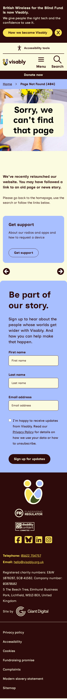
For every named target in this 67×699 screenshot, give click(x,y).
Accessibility (12, 642)
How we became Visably (27, 33)
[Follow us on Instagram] (48, 540)
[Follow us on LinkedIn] (38, 540)
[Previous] (6, 271)
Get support (23, 253)
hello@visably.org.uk (29, 562)
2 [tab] (35, 271)
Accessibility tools (37, 48)
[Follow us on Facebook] (18, 540)
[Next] (60, 271)
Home (7, 84)
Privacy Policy (23, 432)
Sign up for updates (29, 459)
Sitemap (9, 688)
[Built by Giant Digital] (32, 611)
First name (17, 352)
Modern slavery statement (23, 679)
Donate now (33, 75)
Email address (20, 397)
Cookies (9, 651)
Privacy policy (13, 632)
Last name (17, 375)
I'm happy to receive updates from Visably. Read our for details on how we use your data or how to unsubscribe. (35, 432)
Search (57, 66)
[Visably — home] (14, 62)
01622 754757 (31, 556)
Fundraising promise (18, 660)
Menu (41, 66)
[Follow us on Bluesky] (29, 539)
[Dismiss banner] (58, 32)
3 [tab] (38, 271)
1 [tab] (31, 271)
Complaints (12, 669)
